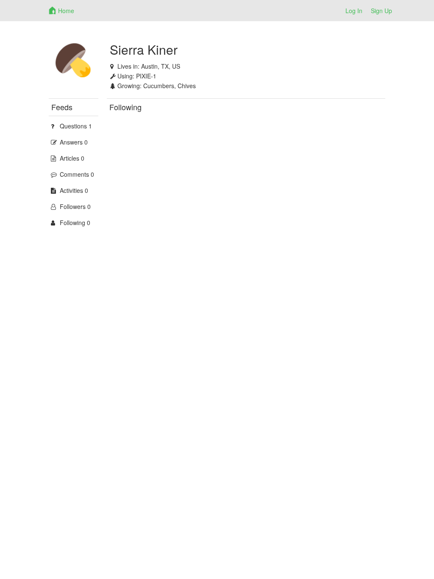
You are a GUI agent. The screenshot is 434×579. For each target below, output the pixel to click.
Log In (353, 10)
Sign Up (381, 10)
